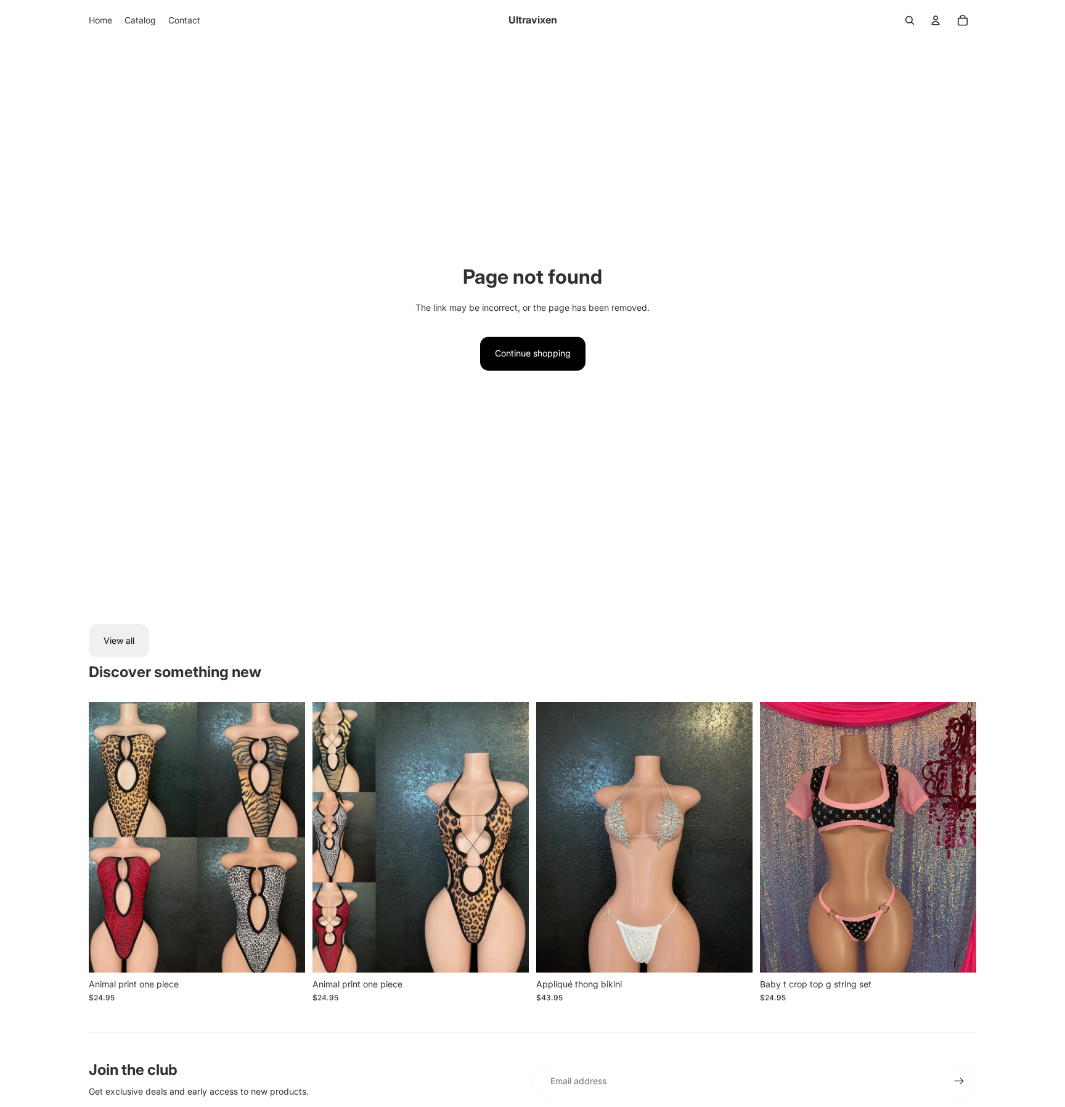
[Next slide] (510, 837)
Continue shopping (533, 353)
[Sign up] (959, 1081)
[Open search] (909, 20)
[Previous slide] (330, 837)
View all (119, 640)
